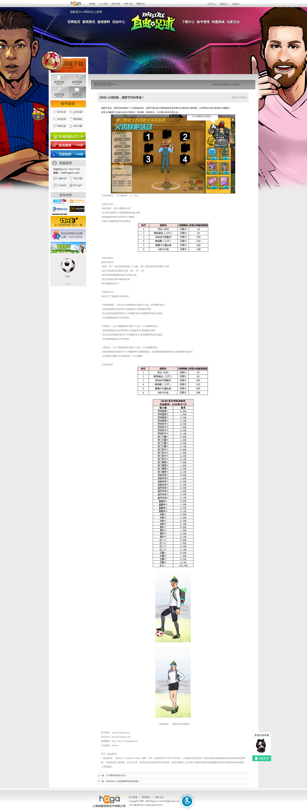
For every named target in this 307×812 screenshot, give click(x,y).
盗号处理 (76, 116)
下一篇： (102, 781)
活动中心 (118, 22)
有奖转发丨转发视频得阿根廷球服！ (123, 781)
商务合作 (159, 797)
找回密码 (59, 123)
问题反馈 (59, 183)
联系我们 (146, 797)
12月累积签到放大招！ (116, 775)
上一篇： (102, 775)
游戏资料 (103, 22)
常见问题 (76, 130)
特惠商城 (218, 22)
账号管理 (203, 22)
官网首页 (74, 22)
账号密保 (59, 116)
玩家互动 (233, 22)
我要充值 (59, 130)
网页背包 (76, 123)
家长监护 (76, 190)
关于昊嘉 (133, 797)
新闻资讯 (88, 22)
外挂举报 (59, 190)
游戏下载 (64, 61)
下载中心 (188, 22)
